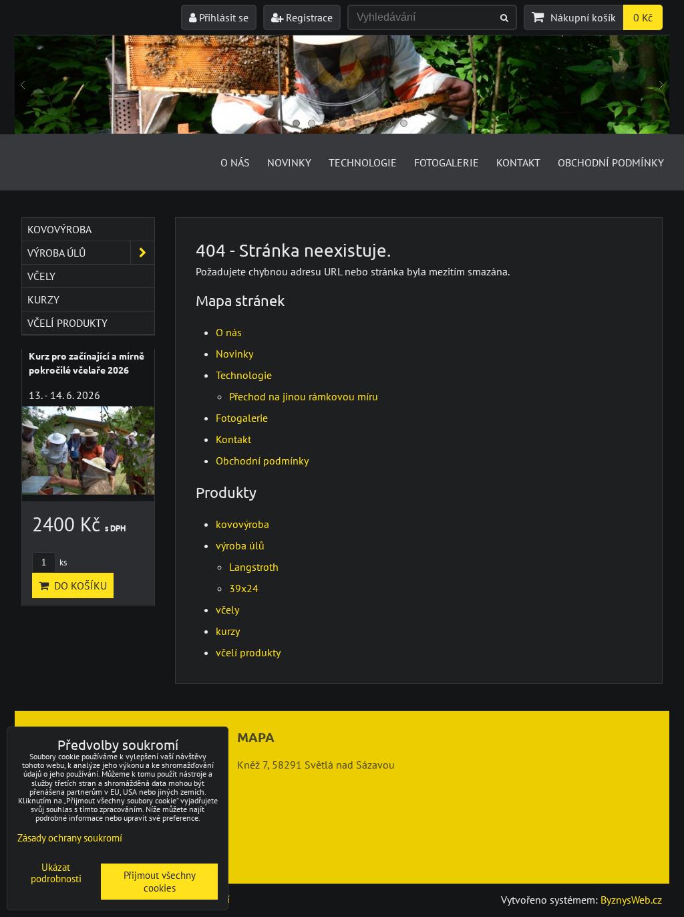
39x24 (244, 588)
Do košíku (78, 585)
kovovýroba (242, 524)
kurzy (228, 631)
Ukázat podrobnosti (56, 873)
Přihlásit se (222, 17)
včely (227, 609)
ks (62, 562)
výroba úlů (240, 545)
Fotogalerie (446, 162)
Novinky (289, 162)
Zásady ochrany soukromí (69, 837)
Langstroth (254, 566)
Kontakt (518, 162)
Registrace (308, 17)
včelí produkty (248, 652)
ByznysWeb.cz (631, 899)
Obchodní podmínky (611, 162)
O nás (235, 162)
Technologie (363, 162)
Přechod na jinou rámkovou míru (303, 396)
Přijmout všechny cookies (160, 881)
